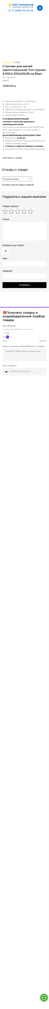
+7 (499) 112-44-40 (22, 10)
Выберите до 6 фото (13, 245)
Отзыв (6, 219)
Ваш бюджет (9, 326)
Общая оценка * (11, 206)
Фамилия (7, 271)
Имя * (5, 258)
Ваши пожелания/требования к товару (23, 346)
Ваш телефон (10, 365)
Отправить (24, 285)
